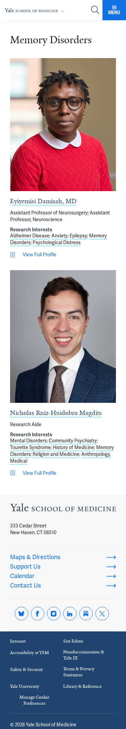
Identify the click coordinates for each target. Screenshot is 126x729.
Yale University (24, 686)
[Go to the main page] (36, 10)
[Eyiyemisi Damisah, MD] (63, 124)
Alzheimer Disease (29, 236)
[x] (102, 613)
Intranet (18, 641)
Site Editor (73, 641)
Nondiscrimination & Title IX (83, 655)
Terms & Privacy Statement (78, 672)
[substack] (86, 613)
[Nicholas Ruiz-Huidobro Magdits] (63, 336)
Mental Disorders (28, 441)
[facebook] (37, 613)
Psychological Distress (57, 242)
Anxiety (59, 236)
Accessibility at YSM (29, 652)
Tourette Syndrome (30, 447)
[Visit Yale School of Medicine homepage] (63, 509)
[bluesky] (21, 613)
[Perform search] (95, 10)
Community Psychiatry (73, 441)
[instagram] (53, 613)
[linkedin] (70, 613)
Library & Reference (82, 686)
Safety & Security (26, 669)
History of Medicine (73, 447)
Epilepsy (78, 236)
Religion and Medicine (56, 454)
